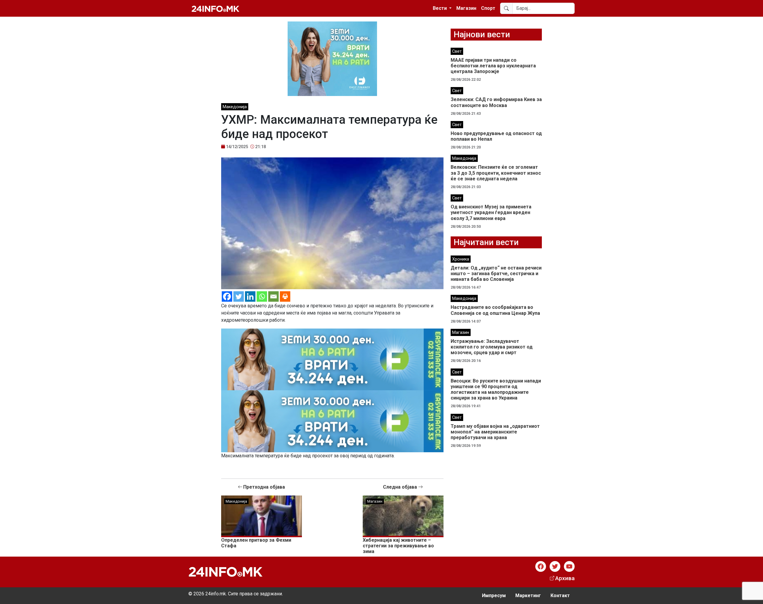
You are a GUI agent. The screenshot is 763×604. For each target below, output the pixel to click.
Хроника (460, 259)
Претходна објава (264, 487)
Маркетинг (528, 595)
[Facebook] (227, 296)
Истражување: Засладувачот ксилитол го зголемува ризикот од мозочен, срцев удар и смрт (492, 346)
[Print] (285, 296)
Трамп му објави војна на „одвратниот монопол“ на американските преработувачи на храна (495, 431)
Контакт (560, 595)
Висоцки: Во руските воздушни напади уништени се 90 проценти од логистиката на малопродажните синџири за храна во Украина (496, 389)
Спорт (488, 8)
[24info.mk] (215, 8)
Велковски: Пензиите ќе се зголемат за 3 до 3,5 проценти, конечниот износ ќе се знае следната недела (496, 172)
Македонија (235, 106)
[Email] (273, 296)
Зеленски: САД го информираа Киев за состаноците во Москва (496, 102)
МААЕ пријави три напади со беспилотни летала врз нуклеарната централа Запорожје (493, 65)
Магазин (466, 8)
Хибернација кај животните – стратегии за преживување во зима (398, 545)
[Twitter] (238, 296)
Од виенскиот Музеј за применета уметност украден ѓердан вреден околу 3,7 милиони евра (491, 212)
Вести (440, 8)
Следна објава (400, 487)
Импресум (494, 595)
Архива (565, 578)
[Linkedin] (250, 296)
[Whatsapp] (262, 296)
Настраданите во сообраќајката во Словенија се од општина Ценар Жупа (495, 310)
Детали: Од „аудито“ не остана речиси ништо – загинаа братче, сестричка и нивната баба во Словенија (496, 273)
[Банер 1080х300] (332, 359)
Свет (457, 51)
